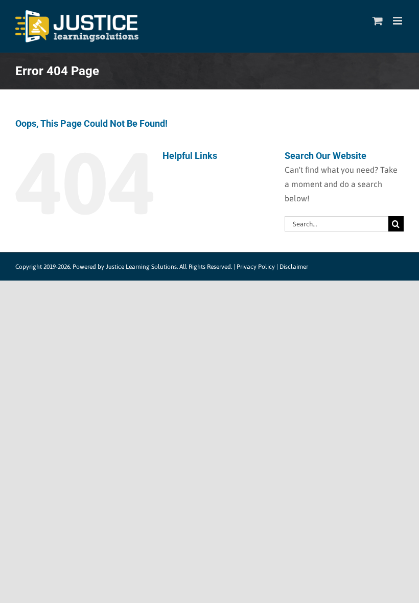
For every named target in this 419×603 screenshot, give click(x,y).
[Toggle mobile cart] (378, 20)
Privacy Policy (256, 266)
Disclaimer (294, 266)
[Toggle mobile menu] (398, 20)
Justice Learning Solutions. (142, 266)
